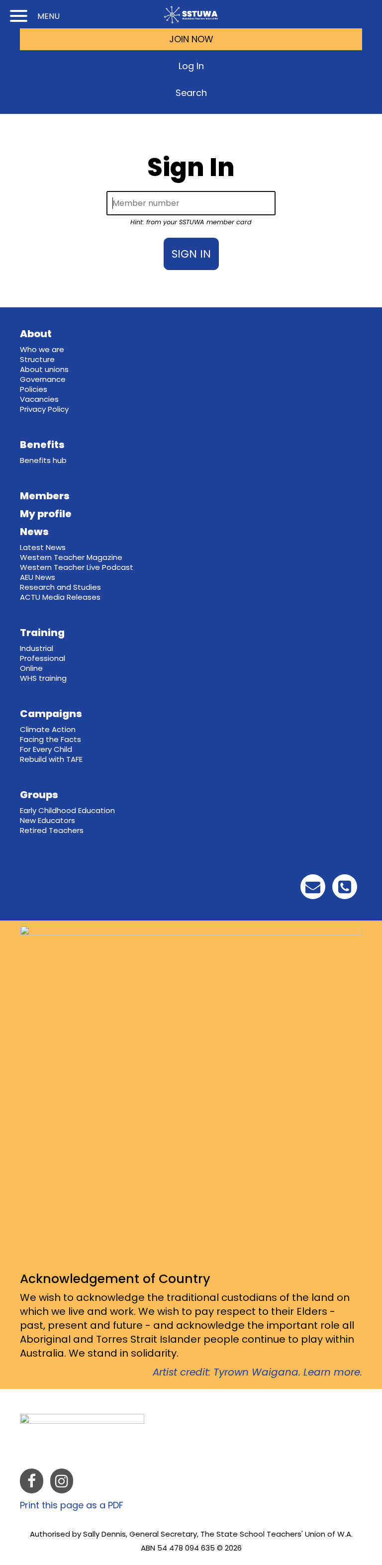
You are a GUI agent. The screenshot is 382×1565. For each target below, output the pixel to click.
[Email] (312, 889)
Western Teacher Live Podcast (76, 567)
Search (191, 93)
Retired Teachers (52, 830)
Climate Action (48, 729)
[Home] (191, 14)
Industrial (36, 648)
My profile (46, 514)
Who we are (42, 349)
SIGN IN (191, 254)
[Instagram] (61, 1483)
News (34, 532)
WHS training (43, 678)
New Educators (47, 820)
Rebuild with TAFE (51, 759)
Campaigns (51, 714)
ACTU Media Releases (60, 597)
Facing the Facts (50, 739)
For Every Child (46, 749)
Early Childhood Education (67, 810)
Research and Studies (60, 587)
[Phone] (344, 889)
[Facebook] (31, 1483)
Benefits (42, 445)
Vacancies (39, 399)
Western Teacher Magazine (71, 557)
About (36, 334)
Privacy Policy (44, 409)
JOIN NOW (191, 39)
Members (45, 496)
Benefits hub (43, 460)
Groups (39, 795)
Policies (33, 389)
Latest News (43, 547)
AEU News (37, 577)
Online (31, 668)
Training (42, 633)
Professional (42, 658)
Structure (37, 359)
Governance (43, 379)
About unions (44, 369)
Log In (191, 66)
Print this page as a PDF (71, 1505)
